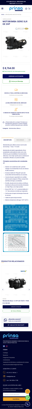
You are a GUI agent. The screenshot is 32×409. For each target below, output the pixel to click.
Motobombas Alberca (14, 128)
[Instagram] (7, 346)
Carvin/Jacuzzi (7, 19)
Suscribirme (16, 399)
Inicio (2, 14)
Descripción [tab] (7, 140)
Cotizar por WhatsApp (17, 81)
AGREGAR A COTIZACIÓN (16, 76)
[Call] (27, 404)
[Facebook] (4, 346)
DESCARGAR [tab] (20, 140)
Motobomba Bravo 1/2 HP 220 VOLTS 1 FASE (16, 301)
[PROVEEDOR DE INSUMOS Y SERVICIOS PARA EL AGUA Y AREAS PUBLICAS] (16, 8)
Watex (4, 298)
